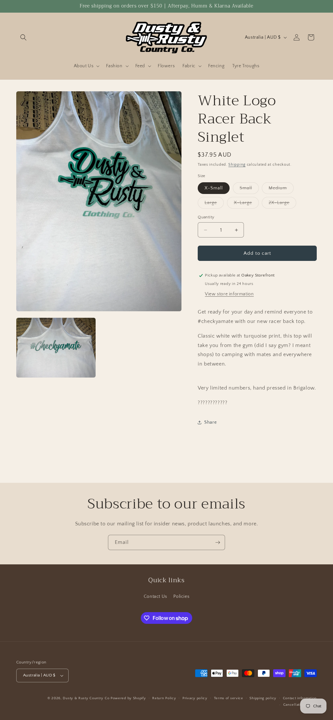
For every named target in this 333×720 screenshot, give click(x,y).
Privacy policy (194, 698)
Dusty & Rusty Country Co (86, 698)
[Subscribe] (217, 542)
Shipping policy (262, 698)
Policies (181, 596)
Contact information (300, 698)
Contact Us (155, 596)
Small (249, 189)
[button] (23, 37)
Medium (281, 189)
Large (214, 204)
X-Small (214, 188)
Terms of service (228, 698)
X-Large (246, 204)
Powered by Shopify (128, 698)
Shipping (237, 164)
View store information (229, 294)
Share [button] (210, 422)
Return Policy (164, 698)
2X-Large (282, 204)
